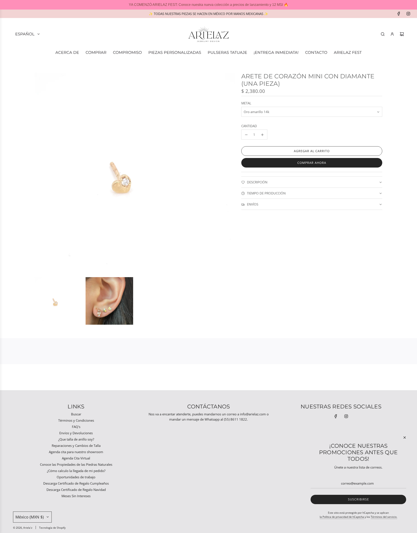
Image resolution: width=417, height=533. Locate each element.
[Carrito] (402, 34)
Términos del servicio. (384, 517)
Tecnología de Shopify (52, 528)
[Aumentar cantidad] (262, 135)
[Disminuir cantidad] (246, 135)
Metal (246, 103)
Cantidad (249, 126)
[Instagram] (408, 14)
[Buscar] (382, 34)
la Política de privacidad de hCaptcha (342, 517)
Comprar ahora (311, 163)
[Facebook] (399, 14)
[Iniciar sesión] (392, 34)
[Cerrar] (404, 437)
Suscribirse (358, 499)
